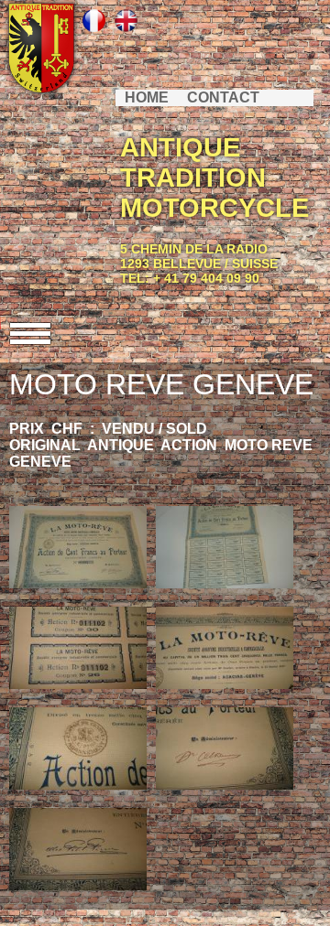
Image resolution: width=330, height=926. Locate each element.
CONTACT (223, 97)
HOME (147, 97)
